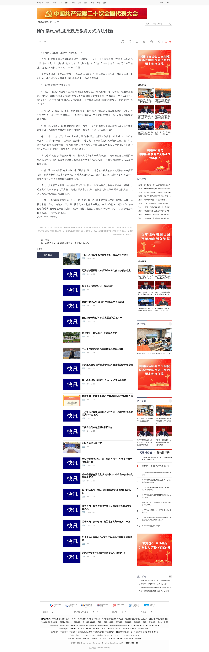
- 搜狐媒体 (118, 629)
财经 (66, 3)
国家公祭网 (147, 632)
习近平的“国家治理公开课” (151, 526)
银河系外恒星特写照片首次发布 (97, 286)
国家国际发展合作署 (85, 632)
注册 (168, 2)
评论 (98, 3)
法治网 (53, 625)
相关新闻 (48, 255)
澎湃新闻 (141, 629)
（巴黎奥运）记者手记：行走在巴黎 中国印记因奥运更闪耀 (164, 214)
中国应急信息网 (98, 632)
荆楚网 (139, 625)
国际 (85, 3)
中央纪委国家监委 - (59, 619)
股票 (73, 3)
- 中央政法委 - (82, 619)
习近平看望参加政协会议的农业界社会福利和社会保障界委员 (156, 481)
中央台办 (90, 619)
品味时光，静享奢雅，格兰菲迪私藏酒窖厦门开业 (106, 521)
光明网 (110, 622)
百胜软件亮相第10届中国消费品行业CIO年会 (103, 553)
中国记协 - (62, 622)
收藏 (137, 41)
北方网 (150, 625)
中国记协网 (138, 632)
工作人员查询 (103, 638)
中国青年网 (151, 622)
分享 (159, 41)
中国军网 (80, 625)
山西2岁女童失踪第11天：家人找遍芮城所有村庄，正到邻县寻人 (157, 459)
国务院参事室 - (53, 622)
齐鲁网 (122, 625)
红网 (127, 625)
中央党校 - (121, 619)
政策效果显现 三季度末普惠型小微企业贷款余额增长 (107, 364)
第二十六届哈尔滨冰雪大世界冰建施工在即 (102, 349)
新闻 (47, 3)
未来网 (104, 625)
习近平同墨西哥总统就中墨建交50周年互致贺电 (156, 474)
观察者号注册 (128, 638)
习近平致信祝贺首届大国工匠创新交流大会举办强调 (156, 496)
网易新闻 (88, 629)
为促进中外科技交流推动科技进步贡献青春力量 (160, 189)
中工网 (59, 625)
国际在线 (72, 625)
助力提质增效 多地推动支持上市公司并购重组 (104, 380)
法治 (92, 3)
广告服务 (94, 638)
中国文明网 (85, 622)
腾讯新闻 (96, 629)
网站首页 (40, 3)
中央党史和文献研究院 (132, 619)
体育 (140, 211)
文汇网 (144, 625)
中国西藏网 (97, 625)
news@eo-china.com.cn (56, 612)
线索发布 (119, 638)
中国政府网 (160, 619)
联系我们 (86, 638)
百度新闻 (126, 629)
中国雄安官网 (109, 632)
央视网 (104, 622)
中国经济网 (118, 622)
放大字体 (129, 41)
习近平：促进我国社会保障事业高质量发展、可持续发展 (155, 489)
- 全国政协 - (151, 619)
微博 (144, 41)
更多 (105, 3)
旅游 (140, 200)
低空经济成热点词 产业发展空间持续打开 (102, 317)
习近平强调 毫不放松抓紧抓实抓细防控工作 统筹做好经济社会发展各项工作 (156, 519)
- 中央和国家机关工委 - (109, 619)
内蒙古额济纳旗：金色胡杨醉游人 (155, 200)
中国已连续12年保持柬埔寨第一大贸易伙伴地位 (67, 243)
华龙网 (116, 625)
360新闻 (133, 629)
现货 (79, 3)
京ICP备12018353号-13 (129, 643)
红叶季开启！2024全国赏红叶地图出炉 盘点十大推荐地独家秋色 (165, 185)
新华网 (92, 622)
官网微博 (73, 629)
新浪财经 (111, 629)
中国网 (143, 622)
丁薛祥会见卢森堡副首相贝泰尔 (97, 427)
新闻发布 (71, 638)
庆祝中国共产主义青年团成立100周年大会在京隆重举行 (156, 504)
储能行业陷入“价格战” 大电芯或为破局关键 (103, 302)
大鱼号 (147, 629)
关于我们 (79, 638)
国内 (60, 3)
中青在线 (159, 622)
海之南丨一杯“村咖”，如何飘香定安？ (100, 333)
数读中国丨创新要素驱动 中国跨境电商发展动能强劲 (107, 396)
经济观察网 (43, 22)
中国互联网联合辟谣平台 (124, 632)
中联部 (74, 619)
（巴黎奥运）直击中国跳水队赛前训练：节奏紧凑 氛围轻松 (164, 218)
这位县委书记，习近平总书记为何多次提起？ (159, 196)
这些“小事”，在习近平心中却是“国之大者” (156, 466)
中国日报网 (127, 622)
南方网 (156, 625)
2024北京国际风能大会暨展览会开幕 (156, 203)
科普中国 (155, 632)
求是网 (166, 622)
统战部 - (69, 619)
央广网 (65, 625)
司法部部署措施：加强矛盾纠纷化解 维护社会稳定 (106, 270)
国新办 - (69, 622)
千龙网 (110, 625)
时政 (54, 3)
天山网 (133, 625)
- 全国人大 (143, 619)
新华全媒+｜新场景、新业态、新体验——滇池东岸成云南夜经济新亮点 (168, 192)
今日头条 (81, 629)
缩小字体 (122, 41)
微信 (151, 41)
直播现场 (138, 638)
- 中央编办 (97, 619)
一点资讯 (103, 629)
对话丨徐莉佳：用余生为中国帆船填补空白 (158, 211)
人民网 (98, 622)
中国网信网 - (76, 622)
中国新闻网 (136, 622)
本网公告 (112, 638)
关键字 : (40, 249)
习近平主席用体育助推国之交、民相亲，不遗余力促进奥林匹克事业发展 (168, 207)
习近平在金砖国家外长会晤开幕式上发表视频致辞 (156, 511)
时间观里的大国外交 (92, 443)
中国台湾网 (88, 625)
